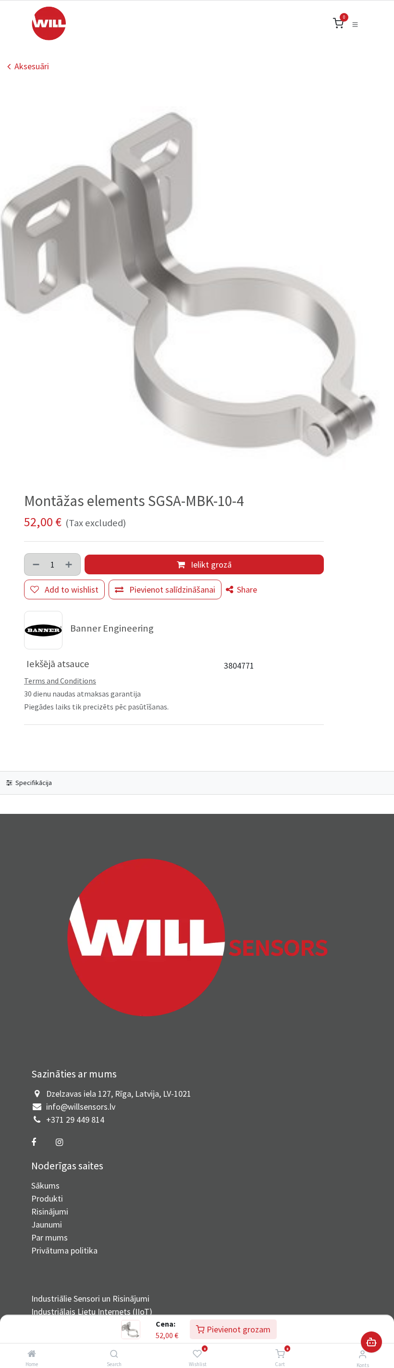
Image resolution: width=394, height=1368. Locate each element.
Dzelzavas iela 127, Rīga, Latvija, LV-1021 (118, 1093)
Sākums (45, 1185)
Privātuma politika (64, 1250)
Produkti (47, 1198)
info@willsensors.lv (80, 1106)
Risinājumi (49, 1211)
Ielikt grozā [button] (210, 564)
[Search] (114, 1353)
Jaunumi (46, 1224)
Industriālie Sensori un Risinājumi (90, 1298)
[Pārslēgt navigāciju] (355, 23)
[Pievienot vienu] (70, 564)
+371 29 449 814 (75, 1119)
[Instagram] (59, 1142)
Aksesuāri (31, 66)
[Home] (31, 1353)
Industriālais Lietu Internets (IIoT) (91, 1311)
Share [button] (246, 589)
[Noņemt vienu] (35, 564)
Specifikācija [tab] (33, 782)
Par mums (49, 1237)
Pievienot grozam (238, 1329)
